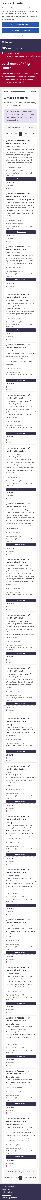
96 (8, 134)
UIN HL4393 (10, 283)
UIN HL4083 (10, 1107)
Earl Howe (11, 173)
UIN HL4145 (9, 755)
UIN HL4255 (10, 707)
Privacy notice (6, 1195)
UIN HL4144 (10, 805)
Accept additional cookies (20, 24)
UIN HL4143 (9, 858)
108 (26, 134)
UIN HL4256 (10, 548)
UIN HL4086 (10, 956)
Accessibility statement (9, 1198)
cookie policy (9, 19)
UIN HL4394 (10, 182)
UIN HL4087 (10, 909)
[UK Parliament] (7, 42)
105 (17, 134)
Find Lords (29, 56)
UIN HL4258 (10, 604)
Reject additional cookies (20, 31)
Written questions (18, 92)
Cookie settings (20, 36)
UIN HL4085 (10, 1007)
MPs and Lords (12, 48)
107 (23, 134)
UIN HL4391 (9, 334)
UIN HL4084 (10, 1060)
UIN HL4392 (10, 384)
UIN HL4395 (10, 235)
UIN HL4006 (10, 1160)
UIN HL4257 (10, 493)
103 (12, 134)
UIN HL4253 (10, 657)
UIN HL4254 (10, 437)
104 (14, 134)
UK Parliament (6, 56)
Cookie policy (6, 1189)
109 (28, 134)
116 (33, 134)
